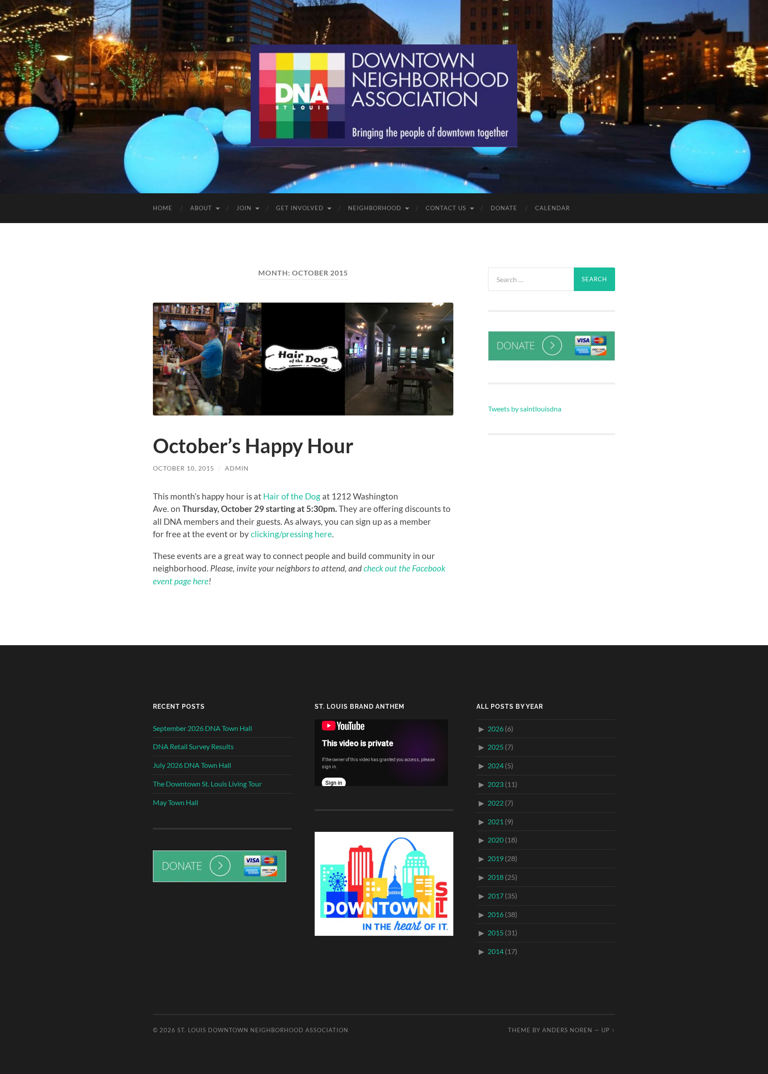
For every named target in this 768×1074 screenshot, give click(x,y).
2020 (496, 839)
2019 (496, 858)
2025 (496, 747)
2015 (496, 932)
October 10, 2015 (183, 468)
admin (237, 468)
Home (162, 208)
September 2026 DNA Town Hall (202, 728)
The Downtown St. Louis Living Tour (207, 783)
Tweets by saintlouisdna (524, 408)
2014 (496, 951)
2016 (496, 914)
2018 (496, 877)
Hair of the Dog (291, 496)
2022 (496, 803)
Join (244, 208)
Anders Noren (567, 1030)
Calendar (552, 208)
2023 (496, 784)
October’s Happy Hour (253, 446)
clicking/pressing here (291, 534)
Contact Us (446, 208)
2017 (496, 895)
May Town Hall (175, 802)
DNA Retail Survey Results (193, 746)
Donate (504, 208)
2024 (496, 765)
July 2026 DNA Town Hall (192, 765)
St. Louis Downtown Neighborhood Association (262, 1030)
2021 (496, 821)
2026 (496, 728)
